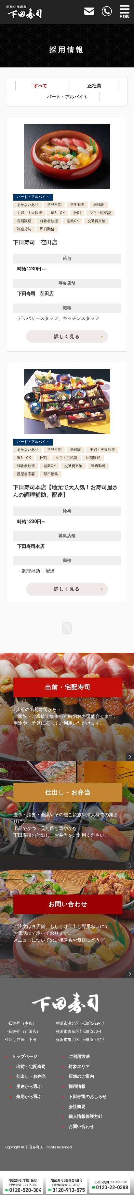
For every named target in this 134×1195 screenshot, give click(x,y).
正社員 (94, 85)
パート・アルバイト (67, 96)
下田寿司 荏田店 (35, 242)
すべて (40, 85)
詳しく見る (67, 336)
